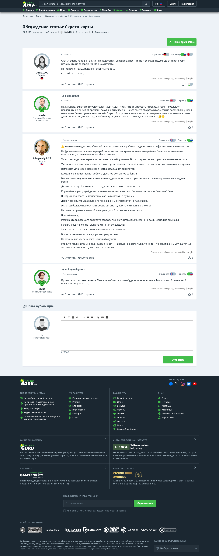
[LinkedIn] (189, 384)
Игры (62, 10)
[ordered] (88, 317)
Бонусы (75, 10)
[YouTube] (195, 384)
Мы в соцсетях (176, 379)
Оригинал (157, 54)
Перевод (175, 54)
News (159, 10)
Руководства (90, 10)
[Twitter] (177, 384)
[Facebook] (171, 384)
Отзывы (133, 10)
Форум (119, 10)
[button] (191, 84)
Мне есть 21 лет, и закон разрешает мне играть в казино (96, 510)
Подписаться (145, 503)
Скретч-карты (79, 27)
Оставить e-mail (72, 501)
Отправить (178, 360)
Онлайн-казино (47, 10)
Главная (29, 10)
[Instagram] (183, 384)
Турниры (146, 10)
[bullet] (92, 317)
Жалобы (106, 10)
